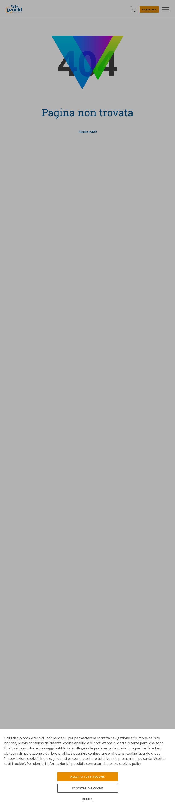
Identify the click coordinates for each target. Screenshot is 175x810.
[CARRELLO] (133, 9)
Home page (87, 131)
